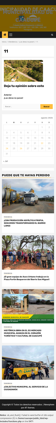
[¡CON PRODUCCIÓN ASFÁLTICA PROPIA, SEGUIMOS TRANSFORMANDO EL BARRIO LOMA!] (28, 196)
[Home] (5, 35)
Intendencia (8, 217)
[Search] (52, 34)
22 (42, 143)
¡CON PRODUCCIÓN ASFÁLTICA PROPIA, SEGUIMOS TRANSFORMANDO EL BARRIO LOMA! (24, 223)
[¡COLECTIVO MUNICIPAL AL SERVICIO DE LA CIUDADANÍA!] (28, 362)
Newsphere (49, 404)
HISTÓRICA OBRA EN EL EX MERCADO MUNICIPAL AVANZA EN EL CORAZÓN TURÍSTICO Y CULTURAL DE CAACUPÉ (23, 333)
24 (7, 148)
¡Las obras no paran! (13, 96)
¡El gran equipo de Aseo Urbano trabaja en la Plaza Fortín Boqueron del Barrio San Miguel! (26, 278)
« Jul (5, 161)
